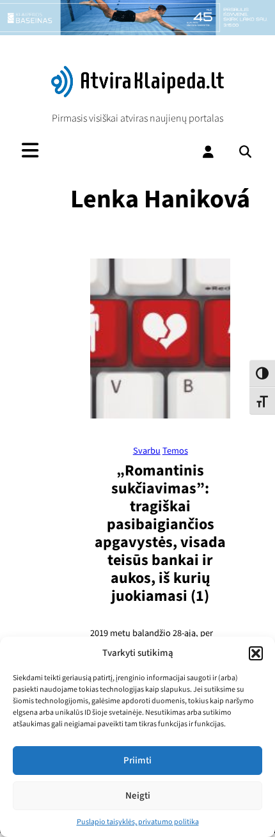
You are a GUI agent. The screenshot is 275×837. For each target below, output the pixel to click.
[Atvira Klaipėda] (137, 94)
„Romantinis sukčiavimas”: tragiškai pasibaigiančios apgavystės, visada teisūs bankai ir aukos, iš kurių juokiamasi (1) (160, 533)
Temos (175, 451)
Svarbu (147, 451)
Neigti (137, 795)
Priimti (137, 760)
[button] (255, 653)
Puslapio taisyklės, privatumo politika (138, 822)
